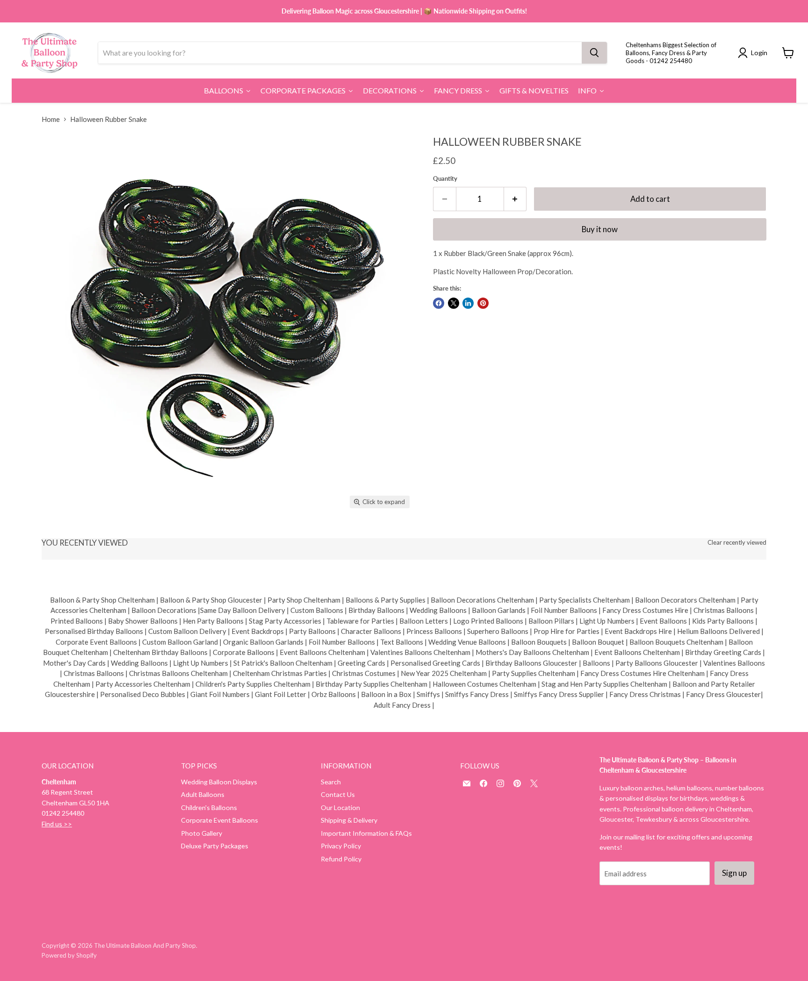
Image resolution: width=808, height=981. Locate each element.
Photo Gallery (201, 833)
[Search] (594, 53)
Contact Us (338, 794)
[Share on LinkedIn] (468, 303)
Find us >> (57, 824)
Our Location (340, 807)
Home (51, 119)
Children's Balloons (209, 807)
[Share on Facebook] (438, 303)
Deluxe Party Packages (214, 846)
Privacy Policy (341, 846)
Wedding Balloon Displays (219, 782)
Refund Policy (341, 859)
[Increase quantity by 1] (515, 199)
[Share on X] (453, 303)
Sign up (734, 873)
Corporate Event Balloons (219, 820)
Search (331, 782)
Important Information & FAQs (366, 833)
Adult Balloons (202, 794)
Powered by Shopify (69, 955)
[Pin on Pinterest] (483, 303)
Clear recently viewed (736, 542)
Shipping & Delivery (349, 820)
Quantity (445, 178)
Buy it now (600, 229)
